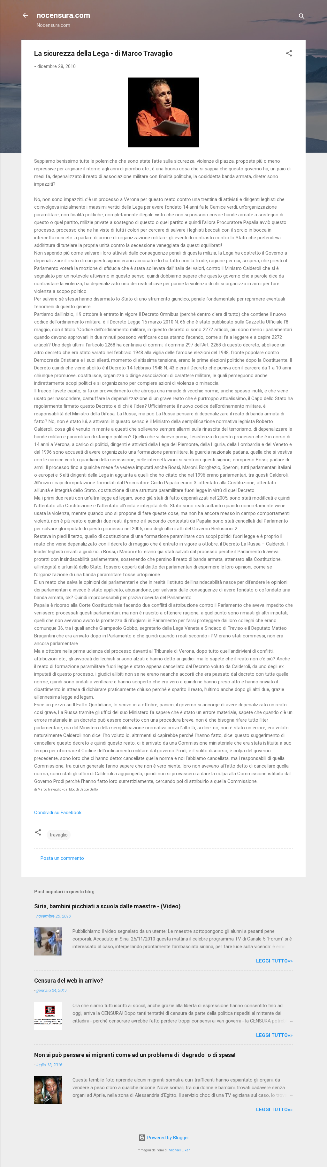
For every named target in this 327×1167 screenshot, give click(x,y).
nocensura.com (63, 15)
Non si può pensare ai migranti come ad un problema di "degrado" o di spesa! (135, 1055)
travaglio (59, 835)
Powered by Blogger (167, 1138)
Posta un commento (62, 858)
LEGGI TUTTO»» (274, 961)
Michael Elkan (179, 1150)
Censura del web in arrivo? (68, 980)
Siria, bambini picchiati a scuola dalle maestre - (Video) (107, 906)
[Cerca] (302, 17)
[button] (289, 54)
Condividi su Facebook (57, 812)
